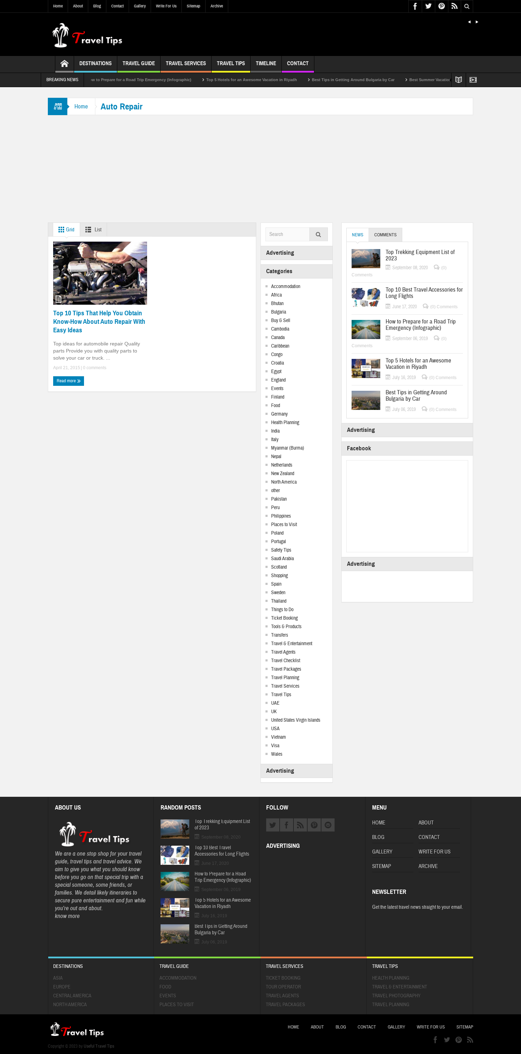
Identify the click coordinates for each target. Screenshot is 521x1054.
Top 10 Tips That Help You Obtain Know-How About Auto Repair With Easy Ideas (99, 321)
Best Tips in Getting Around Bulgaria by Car (329, 80)
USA (275, 729)
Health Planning (285, 422)
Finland (277, 397)
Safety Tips (281, 550)
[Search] (318, 235)
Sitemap (193, 6)
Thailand (278, 601)
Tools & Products (286, 627)
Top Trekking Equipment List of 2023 (420, 255)
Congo (276, 354)
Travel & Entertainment (291, 644)
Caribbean (280, 346)
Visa (275, 746)
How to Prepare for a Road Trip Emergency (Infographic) (115, 80)
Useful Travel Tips (99, 1046)
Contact (117, 6)
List (97, 229)
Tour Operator (283, 987)
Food (275, 405)
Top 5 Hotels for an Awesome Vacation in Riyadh (228, 80)
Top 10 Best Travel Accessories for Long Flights (424, 293)
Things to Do (282, 610)
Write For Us (166, 6)
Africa (276, 295)
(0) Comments (444, 306)
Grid (69, 229)
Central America (72, 996)
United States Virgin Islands (295, 720)
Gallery (140, 6)
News (357, 235)
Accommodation (285, 286)
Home (58, 6)
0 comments (94, 367)
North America (284, 482)
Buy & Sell (280, 320)
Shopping (279, 576)
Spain (276, 584)
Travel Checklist (285, 661)
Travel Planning (285, 678)
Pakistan (279, 499)
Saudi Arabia (282, 559)
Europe (62, 987)
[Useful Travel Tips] (87, 34)
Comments (385, 235)
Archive (217, 6)
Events (277, 388)
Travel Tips (231, 63)
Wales (276, 754)
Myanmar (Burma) (287, 448)
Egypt (276, 371)
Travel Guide (139, 63)
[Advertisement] (260, 169)
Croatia (277, 363)
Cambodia (280, 329)
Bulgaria (278, 312)
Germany (279, 414)
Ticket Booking (284, 618)
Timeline (266, 63)
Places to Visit (284, 525)
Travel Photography (396, 996)
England (278, 380)
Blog (97, 6)
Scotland (279, 567)
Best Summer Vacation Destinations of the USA (430, 80)
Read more (67, 381)
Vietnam (278, 737)
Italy (275, 439)
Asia (58, 978)
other (275, 490)
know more (67, 916)
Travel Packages (286, 669)
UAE (275, 703)
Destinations (95, 63)
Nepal (276, 456)
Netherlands (281, 465)
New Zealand (282, 473)
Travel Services (186, 63)
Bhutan (277, 303)
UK (274, 712)
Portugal (278, 542)
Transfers (279, 635)
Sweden (278, 593)
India (275, 431)
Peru (275, 508)
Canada (278, 337)
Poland (277, 533)
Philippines (281, 516)
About (78, 6)
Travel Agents (283, 652)
